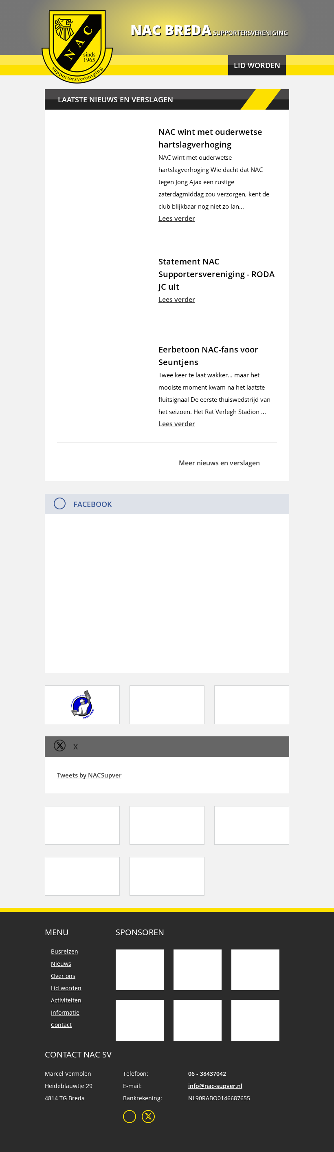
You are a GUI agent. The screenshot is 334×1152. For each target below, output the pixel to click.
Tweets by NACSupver (89, 775)
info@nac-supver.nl (215, 1086)
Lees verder (176, 218)
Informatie (65, 1012)
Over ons (63, 976)
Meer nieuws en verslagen (219, 462)
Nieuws (61, 963)
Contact (61, 1025)
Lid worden (257, 65)
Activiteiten (66, 1000)
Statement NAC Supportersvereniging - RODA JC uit (216, 274)
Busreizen (64, 951)
